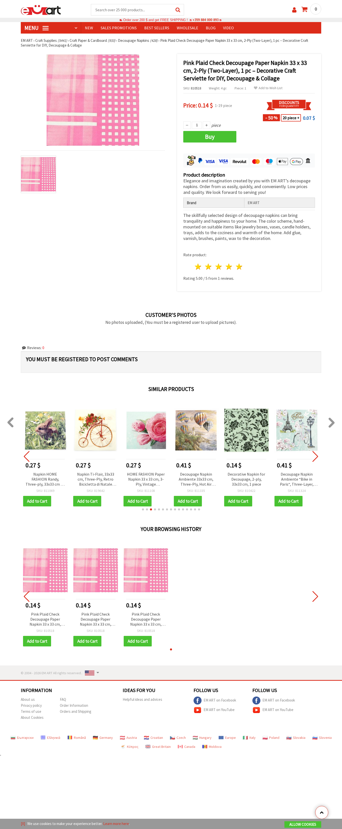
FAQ (63, 699)
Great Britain (161, 746)
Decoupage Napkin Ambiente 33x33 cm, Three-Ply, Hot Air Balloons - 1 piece (196, 479)
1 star (198, 266)
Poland (274, 737)
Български (25, 737)
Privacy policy (31, 705)
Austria (131, 737)
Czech (181, 737)
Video (228, 27)
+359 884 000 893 (206, 20)
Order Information (74, 705)
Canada (189, 746)
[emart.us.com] (41, 9)
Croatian (156, 737)
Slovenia (325, 737)
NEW (89, 27)
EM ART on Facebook (220, 700)
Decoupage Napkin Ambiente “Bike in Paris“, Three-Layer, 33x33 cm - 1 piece (296, 479)
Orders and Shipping (75, 711)
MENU (32, 27)
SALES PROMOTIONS (119, 27)
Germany (106, 737)
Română (80, 737)
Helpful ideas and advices (142, 699)
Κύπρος (132, 746)
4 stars (229, 266)
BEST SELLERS (156, 27)
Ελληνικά (53, 737)
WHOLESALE (187, 27)
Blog (211, 27)
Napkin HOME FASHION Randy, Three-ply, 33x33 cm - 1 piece (45, 479)
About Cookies (32, 717)
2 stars (209, 266)
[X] (23, 823)
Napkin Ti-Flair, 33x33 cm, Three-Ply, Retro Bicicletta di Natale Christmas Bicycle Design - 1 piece (95, 479)
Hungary (205, 737)
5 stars (239, 266)
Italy (252, 737)
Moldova (215, 746)
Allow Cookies (302, 824)
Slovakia (299, 737)
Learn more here (116, 823)
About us (28, 699)
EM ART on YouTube (219, 709)
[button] (143, 509)
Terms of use (31, 711)
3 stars (219, 266)
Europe (230, 737)
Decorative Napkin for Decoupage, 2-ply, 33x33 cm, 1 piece (246, 479)
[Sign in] (294, 10)
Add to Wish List (270, 88)
